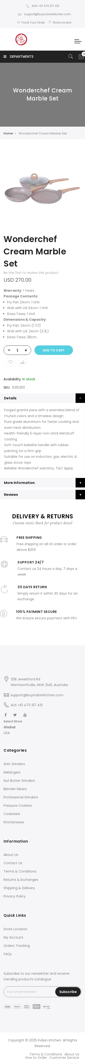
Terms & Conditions (20, 871)
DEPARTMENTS (21, 56)
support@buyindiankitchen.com (47, 14)
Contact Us (13, 863)
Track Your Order (33, 22)
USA (7, 732)
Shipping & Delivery (19, 888)
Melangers (12, 772)
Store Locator (62, 22)
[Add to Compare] (22, 362)
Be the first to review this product (31, 272)
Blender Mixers (15, 789)
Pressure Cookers (18, 805)
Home (8, 133)
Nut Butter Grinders (19, 780)
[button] (13, 727)
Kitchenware (14, 822)
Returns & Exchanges (21, 879)
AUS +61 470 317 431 (45, 6)
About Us (11, 854)
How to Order (36, 1057)
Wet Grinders (14, 764)
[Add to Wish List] (10, 362)
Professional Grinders (21, 797)
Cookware (12, 813)
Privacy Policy (15, 896)
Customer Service (64, 1057)
